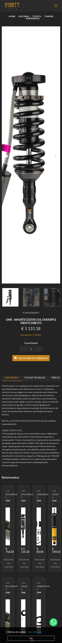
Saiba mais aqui (35, 632)
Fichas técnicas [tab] (35, 377)
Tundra (48, 16)
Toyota (36, 16)
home (12, 16)
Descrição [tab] (12, 377)
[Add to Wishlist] (8, 491)
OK (31, 638)
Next (55, 156)
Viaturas (24, 16)
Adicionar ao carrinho (32, 358)
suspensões (32, 18)
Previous (6, 156)
